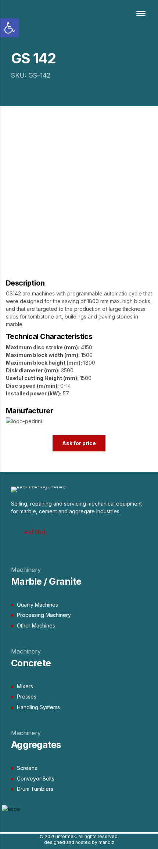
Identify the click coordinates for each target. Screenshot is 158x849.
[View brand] (24, 421)
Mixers (25, 686)
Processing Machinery (44, 615)
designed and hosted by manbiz (79, 842)
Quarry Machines (37, 605)
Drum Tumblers (35, 789)
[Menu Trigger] (141, 12)
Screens (27, 768)
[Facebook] (14, 532)
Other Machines (36, 625)
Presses (26, 696)
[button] (9, 27)
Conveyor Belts (35, 778)
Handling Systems (38, 707)
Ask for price (79, 443)
